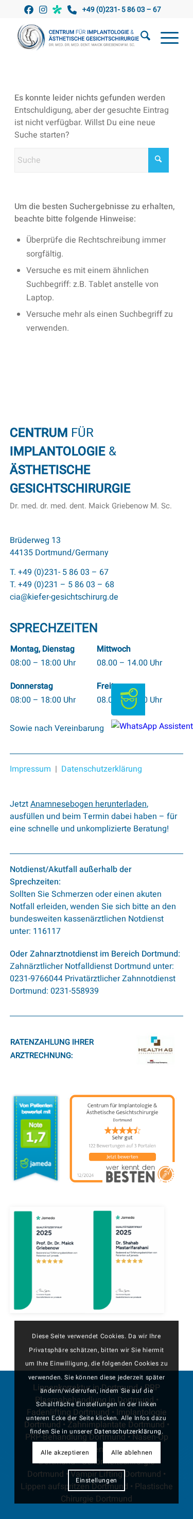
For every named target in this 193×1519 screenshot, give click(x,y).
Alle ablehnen (132, 1452)
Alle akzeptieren (65, 1452)
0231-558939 (74, 991)
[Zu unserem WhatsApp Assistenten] (152, 726)
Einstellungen (96, 1480)
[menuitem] (140, 38)
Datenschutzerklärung (101, 769)
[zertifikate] (87, 1260)
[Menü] (164, 38)
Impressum (30, 769)
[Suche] (140, 38)
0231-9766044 (36, 978)
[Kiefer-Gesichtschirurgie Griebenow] (80, 38)
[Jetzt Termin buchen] (128, 713)
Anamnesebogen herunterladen (88, 804)
